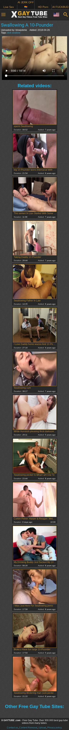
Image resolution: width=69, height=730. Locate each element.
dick (9, 32)
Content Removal (28, 727)
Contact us (12, 727)
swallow (16, 32)
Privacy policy (54, 727)
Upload (42, 727)
